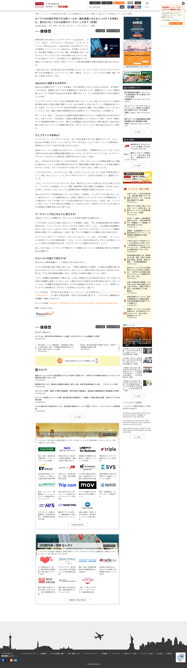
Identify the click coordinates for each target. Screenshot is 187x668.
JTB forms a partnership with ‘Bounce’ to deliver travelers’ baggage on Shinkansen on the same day (137, 415)
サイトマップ (116, 653)
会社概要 (43, 653)
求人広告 (159, 653)
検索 (122, 7)
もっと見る (77, 417)
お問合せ (169, 653)
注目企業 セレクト (50, 434)
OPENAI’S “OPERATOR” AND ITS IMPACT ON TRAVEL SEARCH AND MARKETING (84, 303)
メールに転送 (100, 31)
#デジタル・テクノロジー (67, 26)
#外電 (92, 26)
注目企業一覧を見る (77, 525)
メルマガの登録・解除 (57, 653)
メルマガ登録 (120, 3)
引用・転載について (74, 653)
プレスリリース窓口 (147, 653)
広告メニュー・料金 (130, 653)
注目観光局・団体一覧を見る (77, 600)
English (137, 3)
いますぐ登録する (176, 23)
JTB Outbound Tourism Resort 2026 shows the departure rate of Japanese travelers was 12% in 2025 (136, 422)
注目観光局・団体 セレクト (56, 545)
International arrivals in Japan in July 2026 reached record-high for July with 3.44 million (137, 430)
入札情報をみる (95, 3)
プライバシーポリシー (91, 653)
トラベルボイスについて (28, 653)
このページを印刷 (114, 31)
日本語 (130, 3)
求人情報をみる (107, 3)
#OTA (55, 26)
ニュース (43, 14)
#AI (50, 26)
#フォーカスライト (83, 26)
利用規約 (105, 653)
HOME (37, 14)
